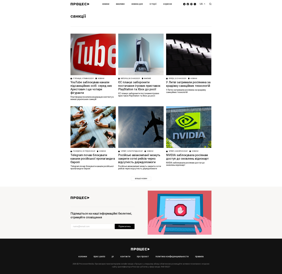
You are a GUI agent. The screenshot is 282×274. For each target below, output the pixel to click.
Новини (105, 3)
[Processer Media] (80, 4)
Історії (153, 3)
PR (113, 256)
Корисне (167, 3)
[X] (195, 4)
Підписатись (125, 226)
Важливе (120, 3)
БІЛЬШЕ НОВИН (141, 179)
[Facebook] (188, 4)
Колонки (82, 256)
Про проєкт (143, 256)
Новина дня (137, 3)
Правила (199, 256)
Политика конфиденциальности (172, 256)
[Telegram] (184, 4)
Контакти (125, 256)
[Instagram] (191, 4)
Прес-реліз (99, 256)
